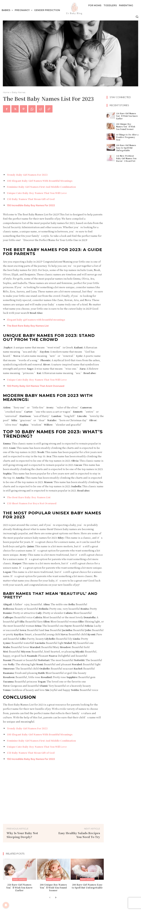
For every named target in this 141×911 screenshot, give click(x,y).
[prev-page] (50, 897)
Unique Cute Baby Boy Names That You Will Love (37, 193)
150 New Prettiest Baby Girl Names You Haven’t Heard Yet (126, 158)
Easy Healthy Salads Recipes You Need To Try (79, 835)
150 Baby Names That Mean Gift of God (31, 199)
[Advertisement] (53, 143)
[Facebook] (6, 109)
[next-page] (55, 897)
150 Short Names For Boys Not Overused (31, 503)
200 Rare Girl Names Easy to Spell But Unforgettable (87, 886)
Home (6, 92)
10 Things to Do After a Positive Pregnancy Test (127, 137)
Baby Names (18, 92)
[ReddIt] (40, 109)
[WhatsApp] (32, 109)
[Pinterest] (23, 109)
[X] (15, 109)
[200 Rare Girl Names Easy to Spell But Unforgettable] (87, 869)
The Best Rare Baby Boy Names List (28, 325)
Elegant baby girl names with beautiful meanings (36, 319)
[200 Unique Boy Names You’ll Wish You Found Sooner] (53, 869)
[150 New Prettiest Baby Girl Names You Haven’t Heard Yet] (111, 158)
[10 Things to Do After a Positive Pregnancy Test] (111, 136)
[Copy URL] (49, 109)
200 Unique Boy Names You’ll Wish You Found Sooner (53, 887)
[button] (137, 16)
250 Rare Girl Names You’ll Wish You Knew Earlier (19, 887)
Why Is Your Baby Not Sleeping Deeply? (22, 835)
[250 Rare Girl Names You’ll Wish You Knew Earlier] (19, 869)
